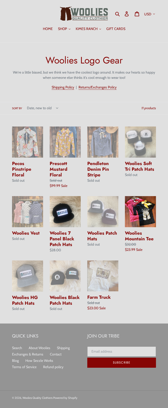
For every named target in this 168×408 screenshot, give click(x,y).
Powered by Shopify (65, 397)
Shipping (63, 348)
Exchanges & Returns (27, 354)
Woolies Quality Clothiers (38, 397)
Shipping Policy (63, 87)
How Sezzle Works (39, 361)
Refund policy (53, 367)
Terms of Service (24, 367)
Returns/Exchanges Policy (98, 87)
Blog (15, 361)
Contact (55, 354)
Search (17, 348)
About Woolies (39, 348)
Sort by (17, 108)
